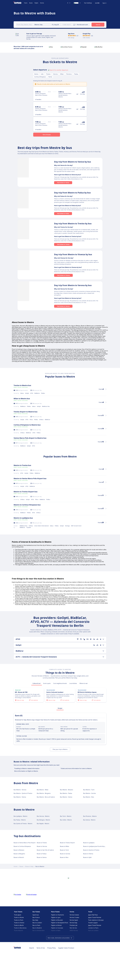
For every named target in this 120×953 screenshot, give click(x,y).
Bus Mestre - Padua (66, 793)
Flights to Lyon (55, 917)
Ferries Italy (73, 923)
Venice (36, 74)
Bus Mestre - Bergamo (44, 793)
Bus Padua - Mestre (20, 820)
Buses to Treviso (42, 843)
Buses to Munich (19, 857)
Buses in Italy (29, 866)
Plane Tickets (55, 912)
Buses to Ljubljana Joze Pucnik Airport (94, 846)
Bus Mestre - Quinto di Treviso (23, 793)
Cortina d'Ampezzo (40, 77)
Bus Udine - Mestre (66, 820)
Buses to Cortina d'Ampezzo (22, 846)
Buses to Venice (42, 857)
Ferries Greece (74, 915)
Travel (90, 912)
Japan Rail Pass (93, 915)
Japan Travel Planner (94, 917)
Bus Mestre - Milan (42, 790)
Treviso (48, 74)
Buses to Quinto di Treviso (91, 850)
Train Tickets (18, 912)
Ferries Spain (74, 920)
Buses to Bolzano (19, 850)
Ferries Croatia (74, 917)
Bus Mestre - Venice (66, 797)
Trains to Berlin (19, 925)
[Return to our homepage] (19, 3)
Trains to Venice (19, 923)
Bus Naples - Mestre (43, 823)
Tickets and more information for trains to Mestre (76, 768)
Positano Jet (73, 925)
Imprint (31, 948)
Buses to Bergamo (19, 854)
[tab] (36, 683)
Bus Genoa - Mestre (89, 820)
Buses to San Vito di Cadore (45, 850)
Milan (62, 74)
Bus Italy (35, 920)
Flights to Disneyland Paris (59, 923)
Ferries (42, 3)
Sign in (104, 3)
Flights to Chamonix (57, 915)
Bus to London (37, 923)
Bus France (36, 917)
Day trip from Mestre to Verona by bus (73, 285)
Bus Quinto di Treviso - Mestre (23, 823)
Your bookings (88, 3)
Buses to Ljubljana (88, 843)
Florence (69, 74)
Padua (76, 74)
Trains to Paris (18, 920)
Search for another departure (59, 70)
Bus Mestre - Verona (20, 790)
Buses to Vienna (88, 854)
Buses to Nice (64, 857)
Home (15, 866)
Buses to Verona (42, 846)
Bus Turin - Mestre (65, 816)
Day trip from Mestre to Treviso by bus (73, 223)
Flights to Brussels (57, 920)
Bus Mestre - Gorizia (89, 793)
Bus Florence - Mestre (90, 816)
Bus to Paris (36, 925)
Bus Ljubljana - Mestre (20, 816)
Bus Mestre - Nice (88, 797)
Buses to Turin (64, 850)
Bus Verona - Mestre (43, 816)
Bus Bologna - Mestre (43, 820)
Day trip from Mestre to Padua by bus (72, 192)
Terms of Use (41, 948)
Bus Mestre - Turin (88, 790)
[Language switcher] (77, 3)
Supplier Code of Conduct (66, 948)
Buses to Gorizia (65, 854)
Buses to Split (87, 857)
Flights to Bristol (56, 925)
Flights (36, 3)
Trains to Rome (19, 917)
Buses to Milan (64, 846)
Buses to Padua (41, 854)
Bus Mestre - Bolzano (66, 790)
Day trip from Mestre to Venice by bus (72, 161)
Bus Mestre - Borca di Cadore (46, 797)
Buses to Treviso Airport (67, 843)
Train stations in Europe (96, 920)
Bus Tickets (36, 912)
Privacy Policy (51, 948)
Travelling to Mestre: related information (26, 768)
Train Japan (17, 915)
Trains (25, 3)
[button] (56, 25)
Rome (50, 77)
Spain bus (36, 915)
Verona (55, 74)
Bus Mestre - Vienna (20, 797)
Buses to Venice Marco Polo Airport (25, 843)
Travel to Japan (93, 923)
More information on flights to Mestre (26, 771)
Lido (42, 74)
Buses (31, 3)
